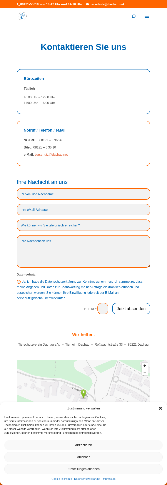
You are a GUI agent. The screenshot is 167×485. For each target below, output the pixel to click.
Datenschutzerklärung (87, 478)
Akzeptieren (83, 445)
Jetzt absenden (131, 308)
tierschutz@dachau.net (51, 154)
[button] (160, 408)
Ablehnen (83, 457)
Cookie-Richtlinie (62, 478)
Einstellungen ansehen (84, 469)
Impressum (108, 478)
